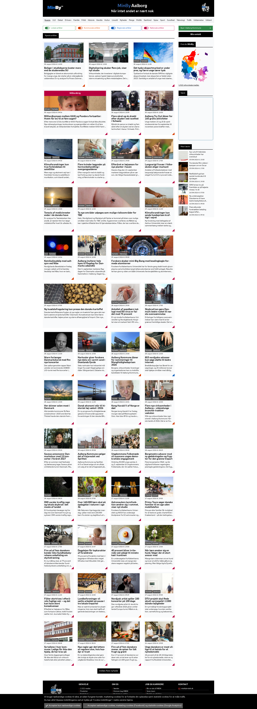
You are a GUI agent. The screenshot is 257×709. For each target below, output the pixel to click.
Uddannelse (198, 20)
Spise (156, 20)
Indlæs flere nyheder (108, 671)
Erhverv (68, 20)
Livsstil (115, 20)
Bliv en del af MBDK (154, 688)
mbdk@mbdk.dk (187, 688)
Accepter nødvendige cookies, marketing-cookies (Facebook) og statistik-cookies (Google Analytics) (135, 706)
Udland (209, 20)
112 (54, 20)
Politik (139, 20)
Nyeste (47, 20)
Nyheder (123, 20)
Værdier (116, 688)
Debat (60, 20)
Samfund (147, 20)
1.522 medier (85, 688)
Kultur (107, 20)
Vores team (151, 691)
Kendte (99, 20)
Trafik (189, 20)
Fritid (84, 20)
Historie (91, 20)
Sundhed (171, 20)
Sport (162, 20)
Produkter (84, 691)
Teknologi (181, 20)
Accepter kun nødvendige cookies (64, 706)
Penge (131, 20)
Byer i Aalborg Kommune (191, 28)
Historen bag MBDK (120, 691)
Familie (76, 20)
